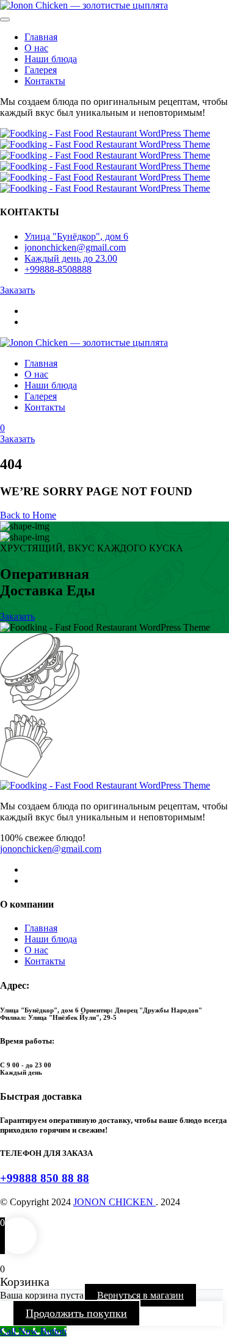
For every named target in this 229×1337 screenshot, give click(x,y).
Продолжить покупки (76, 1313)
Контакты (44, 81)
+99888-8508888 (58, 269)
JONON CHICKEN (114, 1202)
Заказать (17, 439)
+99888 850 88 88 (44, 1178)
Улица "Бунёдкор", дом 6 (76, 236)
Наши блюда (50, 59)
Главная (40, 37)
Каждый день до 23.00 (70, 258)
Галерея (40, 70)
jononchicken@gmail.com (50, 849)
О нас (36, 48)
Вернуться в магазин (140, 1295)
